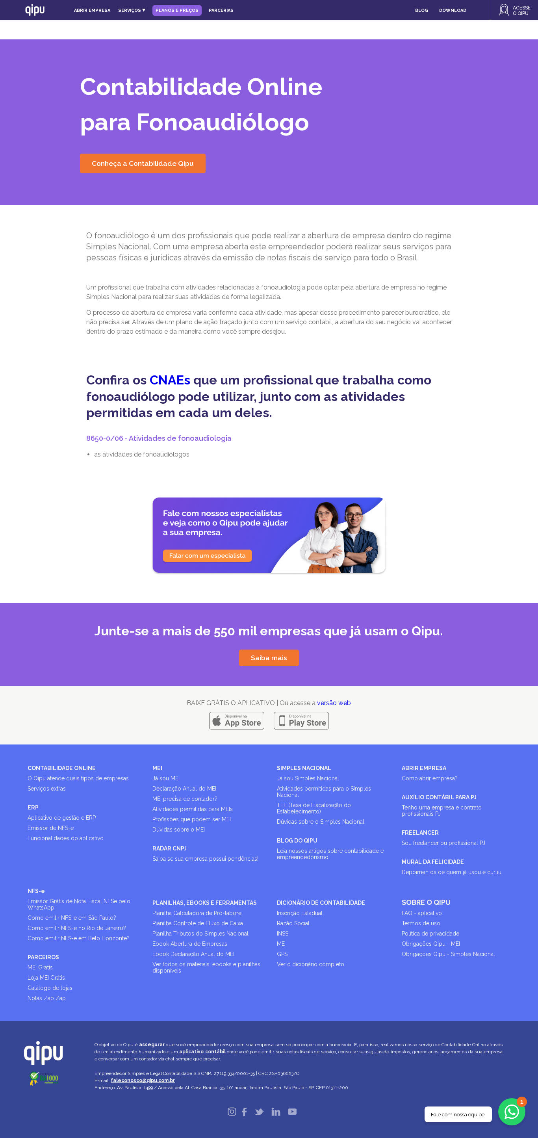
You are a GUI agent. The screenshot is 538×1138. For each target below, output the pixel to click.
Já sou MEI (166, 778)
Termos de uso (421, 923)
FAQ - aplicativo (422, 913)
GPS (282, 954)
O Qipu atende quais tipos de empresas (78, 778)
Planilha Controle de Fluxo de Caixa (197, 923)
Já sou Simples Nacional (308, 778)
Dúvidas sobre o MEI (178, 829)
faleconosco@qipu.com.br (143, 1080)
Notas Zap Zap (47, 998)
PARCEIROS (43, 957)
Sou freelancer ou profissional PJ (443, 843)
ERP (33, 807)
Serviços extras (47, 788)
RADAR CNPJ (169, 848)
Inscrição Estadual (300, 913)
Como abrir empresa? (430, 778)
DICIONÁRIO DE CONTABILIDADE (321, 903)
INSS (282, 933)
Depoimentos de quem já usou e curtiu (451, 872)
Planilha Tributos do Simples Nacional (200, 933)
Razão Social (293, 923)
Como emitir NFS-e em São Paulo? (72, 918)
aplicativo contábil (202, 1051)
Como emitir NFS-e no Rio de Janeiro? (77, 928)
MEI (157, 768)
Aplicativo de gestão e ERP (62, 818)
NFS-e (36, 891)
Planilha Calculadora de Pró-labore (196, 913)
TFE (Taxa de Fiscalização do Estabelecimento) (314, 808)
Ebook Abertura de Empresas (189, 944)
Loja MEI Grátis (46, 978)
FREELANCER (420, 833)
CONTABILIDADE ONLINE (62, 768)
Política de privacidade (430, 933)
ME (281, 944)
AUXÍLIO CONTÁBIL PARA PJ (439, 797)
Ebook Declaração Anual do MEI (193, 954)
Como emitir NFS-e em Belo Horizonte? (79, 938)
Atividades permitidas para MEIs (192, 809)
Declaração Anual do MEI (184, 788)
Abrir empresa (92, 10)
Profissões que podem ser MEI (191, 819)
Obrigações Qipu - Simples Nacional (448, 954)
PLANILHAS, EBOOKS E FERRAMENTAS (204, 903)
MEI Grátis (40, 967)
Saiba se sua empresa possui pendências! (205, 859)
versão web (334, 703)
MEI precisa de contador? (184, 799)
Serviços (130, 10)
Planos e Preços (177, 10)
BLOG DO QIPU (297, 840)
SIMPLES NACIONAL (304, 768)
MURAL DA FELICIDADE (433, 862)
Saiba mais (269, 657)
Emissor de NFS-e (51, 828)
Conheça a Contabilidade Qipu (143, 163)
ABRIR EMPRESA (424, 768)
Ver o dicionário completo (310, 964)
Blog (421, 10)
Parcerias (221, 10)
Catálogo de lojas (50, 988)
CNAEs (170, 380)
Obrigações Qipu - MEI (431, 944)
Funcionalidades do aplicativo (66, 838)
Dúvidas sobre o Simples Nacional (320, 822)
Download (452, 10)
